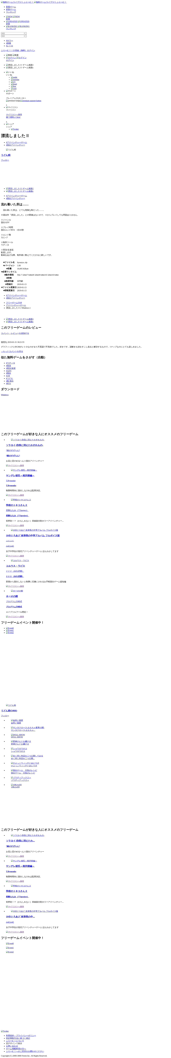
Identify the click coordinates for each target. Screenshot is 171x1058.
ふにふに (10, 541)
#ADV (9, 371)
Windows (5, 395)
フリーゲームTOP (14, 303)
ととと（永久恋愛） (15, 571)
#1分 (8, 376)
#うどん (9, 378)
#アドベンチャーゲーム (16, 142)
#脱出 (8, 373)
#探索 (8, 43)
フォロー (5, 160)
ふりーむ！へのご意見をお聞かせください (25, 1051)
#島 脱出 (10, 381)
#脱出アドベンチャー (15, 145)
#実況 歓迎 (11, 368)
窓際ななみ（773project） (17, 510)
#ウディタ (10, 363)
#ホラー (9, 40)
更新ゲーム (11, 9)
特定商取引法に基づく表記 (18, 1038)
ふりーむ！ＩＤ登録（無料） (14, 50)
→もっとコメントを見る (12, 351)
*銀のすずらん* (13, 450)
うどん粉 (6, 155)
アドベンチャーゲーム (16, 305)
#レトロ (9, 46)
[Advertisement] (20, 413)
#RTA (8, 383)
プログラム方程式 (14, 601)
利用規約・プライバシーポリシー (21, 1036)
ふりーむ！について (15, 1041)
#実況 (8, 366)
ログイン (31, 50)
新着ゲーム (11, 7)
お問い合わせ (12, 1046)
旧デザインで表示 (14, 1043)
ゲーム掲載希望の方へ (16, 1049)
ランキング (11, 12)
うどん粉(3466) (9, 710)
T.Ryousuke (11, 481)
